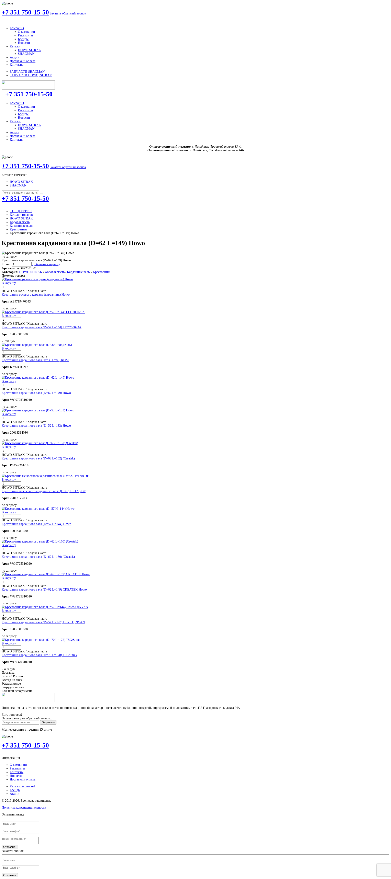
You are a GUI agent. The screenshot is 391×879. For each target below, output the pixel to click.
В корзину (9, 283)
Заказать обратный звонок (68, 13)
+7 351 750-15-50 (25, 12)
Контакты (16, 64)
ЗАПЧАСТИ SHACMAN (27, 71)
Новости (24, 42)
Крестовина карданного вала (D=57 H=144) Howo (36, 524)
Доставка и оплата (22, 61)
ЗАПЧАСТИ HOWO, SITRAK (31, 75)
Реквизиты (25, 35)
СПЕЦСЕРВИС (21, 211)
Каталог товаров (21, 214)
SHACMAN (26, 53)
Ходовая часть (20, 222)
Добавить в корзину (46, 264)
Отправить (48, 722)
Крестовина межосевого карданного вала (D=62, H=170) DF (44, 491)
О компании (26, 31)
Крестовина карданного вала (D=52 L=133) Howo (36, 425)
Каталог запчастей (22, 786)
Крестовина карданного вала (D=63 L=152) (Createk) (38, 458)
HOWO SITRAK (29, 50)
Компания (17, 28)
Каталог (15, 46)
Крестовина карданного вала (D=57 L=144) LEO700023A (41, 327)
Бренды (23, 39)
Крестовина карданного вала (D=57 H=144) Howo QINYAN (43, 622)
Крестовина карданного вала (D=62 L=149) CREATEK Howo (44, 589)
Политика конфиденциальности (24, 807)
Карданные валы (21, 225)
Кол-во (6, 264)
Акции (14, 57)
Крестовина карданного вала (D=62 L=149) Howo (36, 393)
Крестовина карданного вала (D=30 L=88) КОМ (35, 360)
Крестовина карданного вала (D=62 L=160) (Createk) (38, 556)
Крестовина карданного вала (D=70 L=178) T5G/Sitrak (39, 655)
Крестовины (18, 229)
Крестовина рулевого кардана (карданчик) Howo (36, 294)
